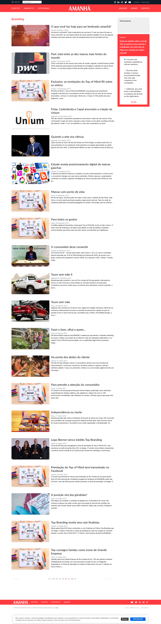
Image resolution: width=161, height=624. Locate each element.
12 (60, 579)
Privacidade (144, 607)
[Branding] (30, 90)
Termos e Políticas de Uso (132, 607)
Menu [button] (17, 2)
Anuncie (123, 8)
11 (57, 579)
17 (75, 579)
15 (69, 579)
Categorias (43, 8)
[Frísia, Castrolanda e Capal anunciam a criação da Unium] (30, 118)
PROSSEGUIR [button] (138, 619)
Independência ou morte (66, 412)
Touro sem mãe (60, 302)
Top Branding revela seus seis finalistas (75, 522)
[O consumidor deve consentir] (30, 256)
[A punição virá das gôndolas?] (30, 504)
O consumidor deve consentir (69, 247)
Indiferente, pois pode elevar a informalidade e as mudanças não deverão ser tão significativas (133, 92)
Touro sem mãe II (61, 274)
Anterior (17, 579)
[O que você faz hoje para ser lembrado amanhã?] (30, 35)
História (34, 602)
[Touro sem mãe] (30, 311)
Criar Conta (145, 2)
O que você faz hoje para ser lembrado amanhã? (81, 26)
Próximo (108, 579)
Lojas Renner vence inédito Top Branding (76, 439)
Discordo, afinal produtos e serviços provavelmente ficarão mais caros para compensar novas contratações (132, 77)
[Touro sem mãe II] (30, 283)
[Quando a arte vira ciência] (30, 145)
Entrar (136, 2)
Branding (18, 19)
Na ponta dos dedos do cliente (70, 357)
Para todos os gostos (64, 219)
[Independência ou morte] (30, 421)
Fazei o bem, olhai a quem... (68, 329)
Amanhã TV (29, 8)
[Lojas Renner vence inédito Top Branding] (30, 448)
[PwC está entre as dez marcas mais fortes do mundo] (30, 63)
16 (72, 579)
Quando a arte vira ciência (67, 136)
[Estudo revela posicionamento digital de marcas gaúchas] (30, 173)
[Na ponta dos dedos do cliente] (30, 366)
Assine (134, 8)
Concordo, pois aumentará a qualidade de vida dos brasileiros (133, 62)
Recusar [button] (124, 619)
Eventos (16, 8)
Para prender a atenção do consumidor (75, 384)
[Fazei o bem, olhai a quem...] (30, 338)
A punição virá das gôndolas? (69, 495)
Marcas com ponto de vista (68, 192)
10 (54, 579)
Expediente (55, 602)
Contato (145, 8)
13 (63, 579)
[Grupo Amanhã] (80, 8)
